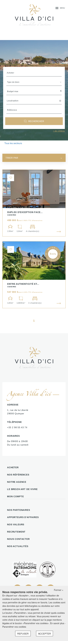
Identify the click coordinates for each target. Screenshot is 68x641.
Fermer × (58, 589)
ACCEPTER (44, 633)
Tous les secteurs (13, 143)
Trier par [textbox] (12, 158)
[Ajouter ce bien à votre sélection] (10, 178)
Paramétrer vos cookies (14, 626)
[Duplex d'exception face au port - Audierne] (34, 203)
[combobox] (34, 158)
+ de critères (59, 131)
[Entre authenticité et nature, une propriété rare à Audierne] (34, 274)
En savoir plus (57, 623)
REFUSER (23, 633)
